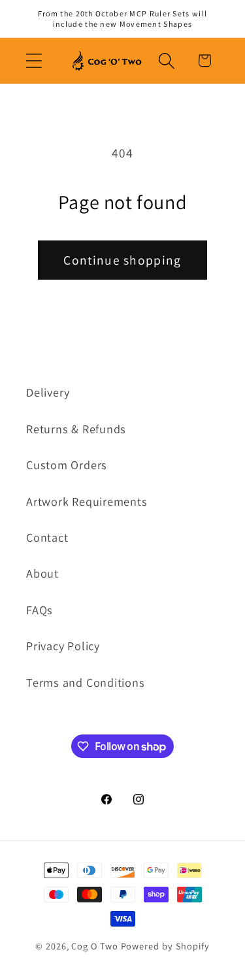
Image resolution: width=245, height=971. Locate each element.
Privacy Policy (63, 645)
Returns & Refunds (76, 428)
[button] (33, 60)
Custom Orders (66, 464)
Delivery (48, 392)
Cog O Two (94, 946)
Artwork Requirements (87, 501)
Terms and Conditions (85, 682)
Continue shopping (122, 260)
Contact (47, 537)
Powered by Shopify (165, 946)
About (42, 573)
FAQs (39, 609)
